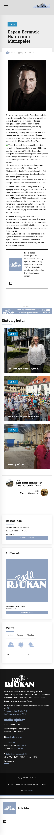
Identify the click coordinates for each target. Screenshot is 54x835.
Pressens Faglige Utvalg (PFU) (15, 711)
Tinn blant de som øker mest (23, 416)
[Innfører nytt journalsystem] (27, 350)
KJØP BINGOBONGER (27, 538)
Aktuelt (13, 334)
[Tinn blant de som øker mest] (27, 398)
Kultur (12, 24)
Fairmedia (30, 790)
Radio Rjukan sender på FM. (16, 754)
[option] (27, 85)
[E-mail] (10, 284)
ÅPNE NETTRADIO (27, 612)
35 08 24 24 (21, 746)
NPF (7, 708)
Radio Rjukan (12, 52)
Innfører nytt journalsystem (23, 368)
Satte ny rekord (16, 464)
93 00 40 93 (18, 748)
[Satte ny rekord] (27, 446)
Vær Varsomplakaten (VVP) (15, 714)
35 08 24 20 (10, 743)
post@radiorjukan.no (14, 737)
